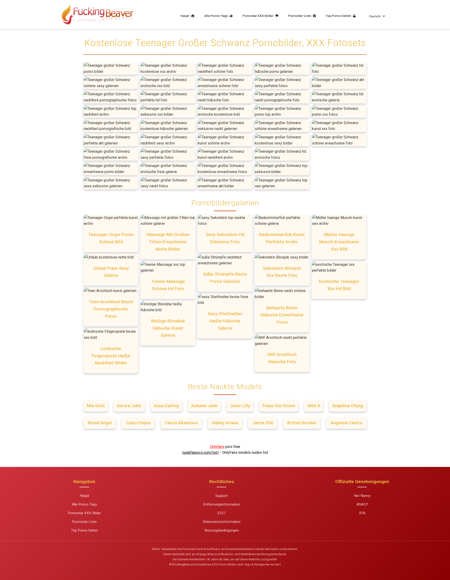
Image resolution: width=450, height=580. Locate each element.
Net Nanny (362, 496)
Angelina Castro (346, 422)
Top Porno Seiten (339, 16)
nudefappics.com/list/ (200, 452)
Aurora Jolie (129, 405)
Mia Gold (96, 405)
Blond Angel (100, 422)
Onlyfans (217, 446)
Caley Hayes (138, 422)
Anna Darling (166, 405)
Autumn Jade (204, 405)
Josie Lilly (240, 405)
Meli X (314, 405)
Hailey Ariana (225, 422)
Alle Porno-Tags (216, 16)
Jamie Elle (262, 422)
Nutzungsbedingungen (221, 530)
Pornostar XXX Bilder (258, 16)
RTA (362, 513)
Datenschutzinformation (221, 522)
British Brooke (301, 422)
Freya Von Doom (278, 405)
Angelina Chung (347, 405)
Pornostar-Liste (300, 16)
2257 (221, 513)
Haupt (185, 16)
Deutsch (375, 16)
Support (221, 496)
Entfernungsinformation (221, 504)
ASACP (362, 504)
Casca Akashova (181, 422)
